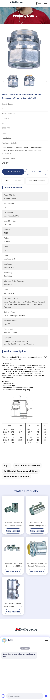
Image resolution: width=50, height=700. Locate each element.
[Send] (46, 696)
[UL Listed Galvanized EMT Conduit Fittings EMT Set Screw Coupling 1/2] (13, 508)
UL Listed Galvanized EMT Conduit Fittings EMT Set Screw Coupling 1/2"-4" (13, 524)
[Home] (25, 633)
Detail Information (13, 181)
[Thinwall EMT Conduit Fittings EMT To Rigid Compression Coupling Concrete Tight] (25, 49)
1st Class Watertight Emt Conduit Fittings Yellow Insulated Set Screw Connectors (37, 564)
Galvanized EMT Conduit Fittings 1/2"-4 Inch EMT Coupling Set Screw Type (37, 524)
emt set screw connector (16, 477)
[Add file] (3, 696)
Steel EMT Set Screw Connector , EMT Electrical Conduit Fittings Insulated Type (13, 564)
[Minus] (46, 640)
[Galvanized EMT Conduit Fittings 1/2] (37, 508)
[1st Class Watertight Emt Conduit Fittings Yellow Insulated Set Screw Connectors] (37, 549)
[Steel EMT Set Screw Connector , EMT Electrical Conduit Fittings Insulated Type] (13, 549)
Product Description (37, 181)
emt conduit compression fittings (21, 471)
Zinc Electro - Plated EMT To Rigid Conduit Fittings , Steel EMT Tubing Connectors (13, 605)
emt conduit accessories (27, 465)
